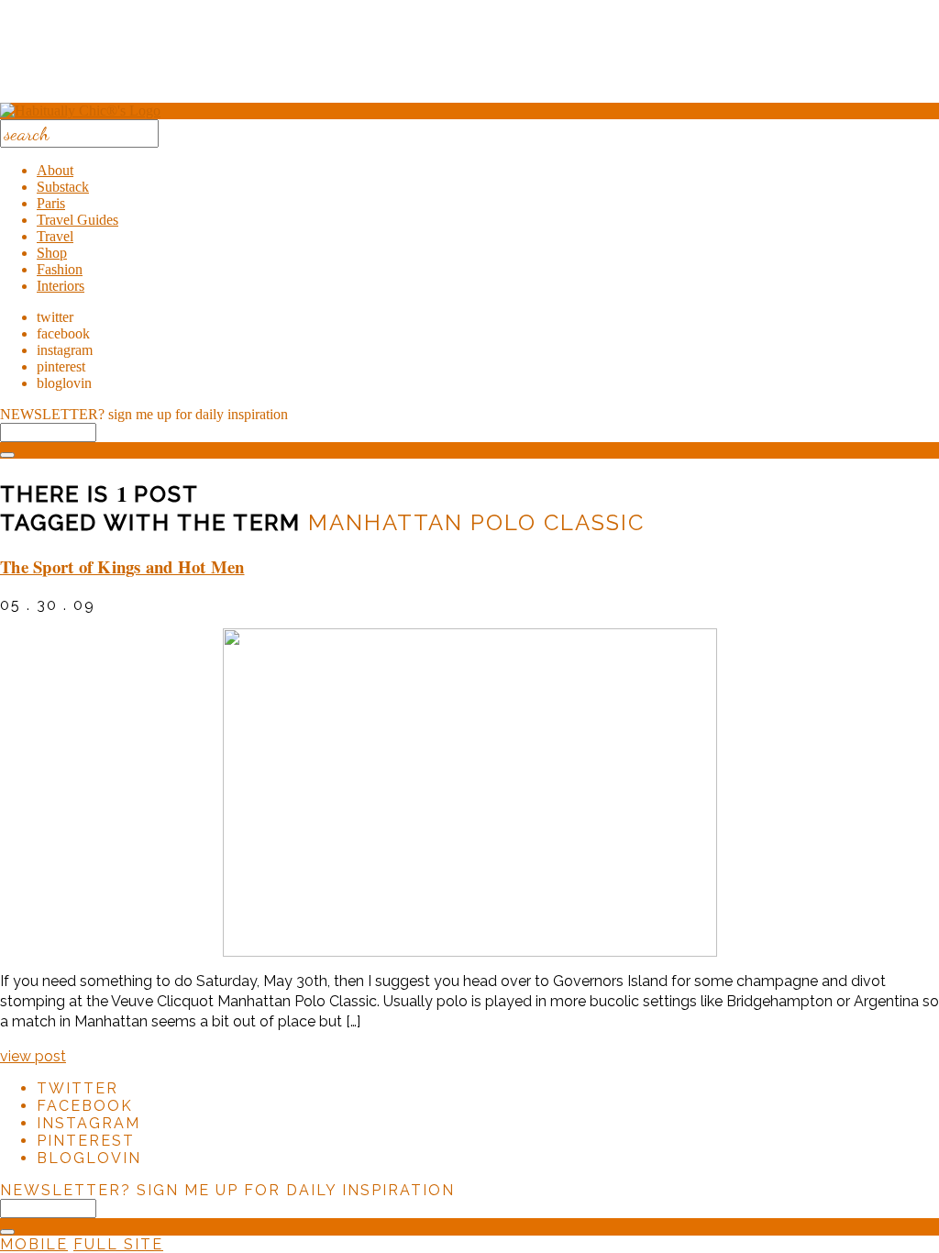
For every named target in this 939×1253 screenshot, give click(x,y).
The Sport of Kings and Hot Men (122, 566)
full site (118, 1244)
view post (33, 1056)
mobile (34, 1244)
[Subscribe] (7, 455)
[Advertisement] (469, 58)
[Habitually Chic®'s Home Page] (80, 110)
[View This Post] (469, 792)
